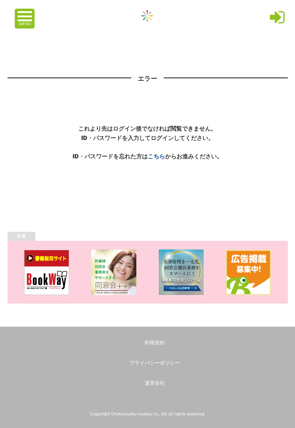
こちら (156, 156)
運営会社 (155, 383)
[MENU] (25, 13)
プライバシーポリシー (155, 362)
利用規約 (155, 342)
